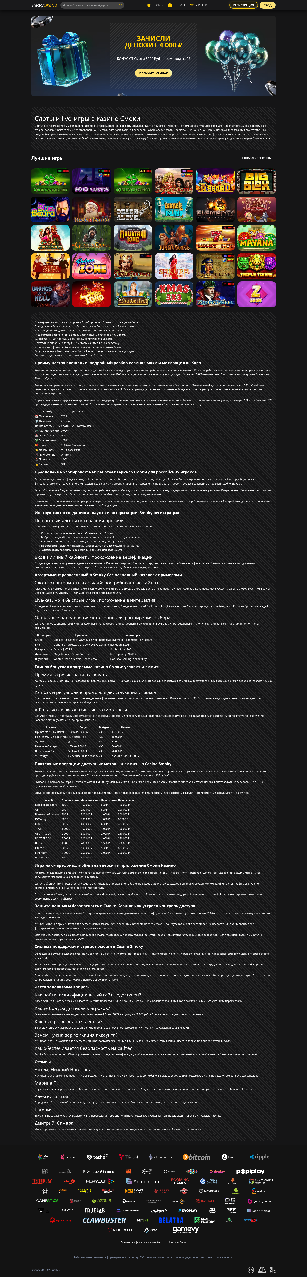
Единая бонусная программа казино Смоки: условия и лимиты (74, 339)
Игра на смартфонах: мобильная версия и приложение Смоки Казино (78, 347)
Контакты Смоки (178, 1242)
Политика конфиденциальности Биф (141, 1242)
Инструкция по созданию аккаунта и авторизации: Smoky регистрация (79, 330)
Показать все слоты (257, 158)
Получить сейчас (153, 73)
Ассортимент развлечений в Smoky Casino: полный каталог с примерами (80, 334)
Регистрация (243, 5)
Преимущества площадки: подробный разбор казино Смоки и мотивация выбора (86, 322)
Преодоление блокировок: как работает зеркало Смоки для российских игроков (85, 326)
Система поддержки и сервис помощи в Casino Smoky (68, 355)
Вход (267, 5)
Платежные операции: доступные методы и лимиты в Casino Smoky (77, 343)
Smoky (44, 5)
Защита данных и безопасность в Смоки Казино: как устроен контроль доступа (84, 351)
